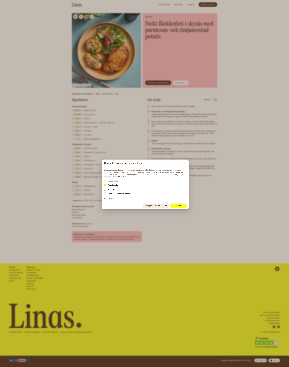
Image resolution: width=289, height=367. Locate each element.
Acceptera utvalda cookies (156, 206)
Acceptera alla (178, 206)
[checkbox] (105, 181)
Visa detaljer (109, 198)
